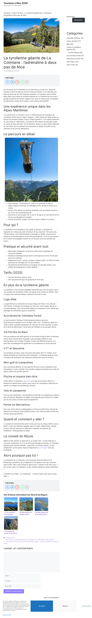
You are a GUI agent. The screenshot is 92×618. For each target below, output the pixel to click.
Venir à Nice (71, 65)
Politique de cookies (7, 614)
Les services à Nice (74, 56)
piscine (28, 381)
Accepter (42, 606)
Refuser (65, 606)
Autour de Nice (17, 13)
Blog (68, 44)
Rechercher (71, 16)
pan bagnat (43, 448)
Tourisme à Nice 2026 (16, 3)
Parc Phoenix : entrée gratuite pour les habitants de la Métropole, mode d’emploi (30, 539)
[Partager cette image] (55, 140)
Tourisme (7, 13)
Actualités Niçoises (73, 38)
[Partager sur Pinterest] (17, 82)
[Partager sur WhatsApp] (22, 82)
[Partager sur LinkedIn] (12, 82)
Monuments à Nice (73, 59)
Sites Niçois (71, 62)
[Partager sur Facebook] (7, 82)
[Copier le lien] (27, 82)
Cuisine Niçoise (73, 52)
